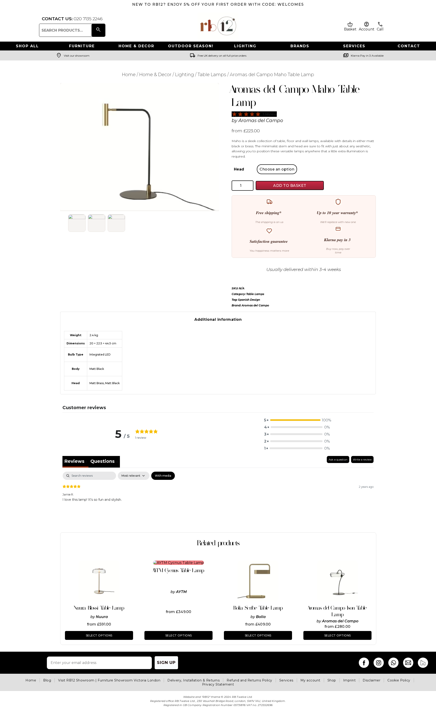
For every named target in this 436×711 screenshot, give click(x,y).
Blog (47, 680)
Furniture (82, 46)
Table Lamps (212, 74)
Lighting (245, 46)
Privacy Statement (218, 684)
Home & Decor (136, 46)
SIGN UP (166, 662)
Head (239, 169)
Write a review (362, 459)
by (93, 617)
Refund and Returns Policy (249, 680)
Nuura (102, 617)
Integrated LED (100, 354)
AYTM (181, 592)
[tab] (104, 462)
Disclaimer (371, 680)
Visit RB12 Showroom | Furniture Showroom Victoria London (109, 680)
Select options (99, 635)
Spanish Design (249, 299)
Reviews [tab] (75, 461)
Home (129, 74)
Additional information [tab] (218, 319)
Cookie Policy (398, 680)
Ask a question (338, 459)
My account (310, 680)
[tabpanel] (218, 500)
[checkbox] (163, 476)
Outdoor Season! (190, 46)
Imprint (349, 680)
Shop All (27, 46)
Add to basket (289, 185)
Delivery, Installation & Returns (193, 680)
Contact (409, 46)
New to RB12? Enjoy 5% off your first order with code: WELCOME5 (218, 4)
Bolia (261, 617)
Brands (299, 46)
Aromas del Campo (260, 120)
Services (354, 46)
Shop (331, 680)
